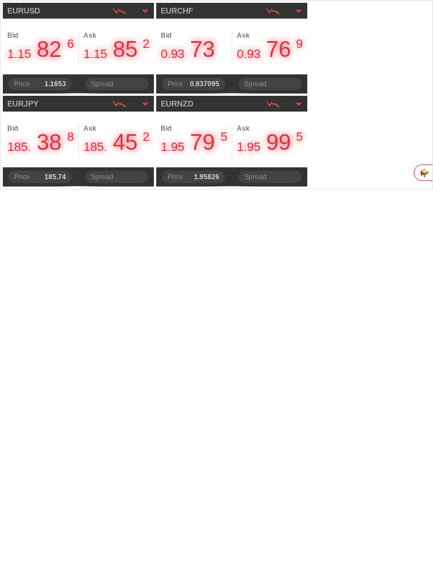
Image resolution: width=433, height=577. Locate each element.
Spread (102, 84)
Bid (12, 35)
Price (22, 84)
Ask (89, 35)
